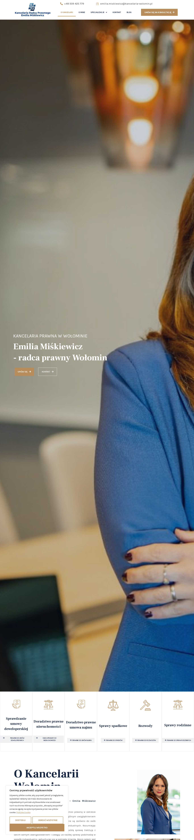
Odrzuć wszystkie (47, 820)
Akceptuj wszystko (36, 827)
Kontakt (117, 12)
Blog (129, 12)
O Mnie (82, 12)
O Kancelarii (67, 12)
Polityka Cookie (23, 812)
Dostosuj (20, 820)
